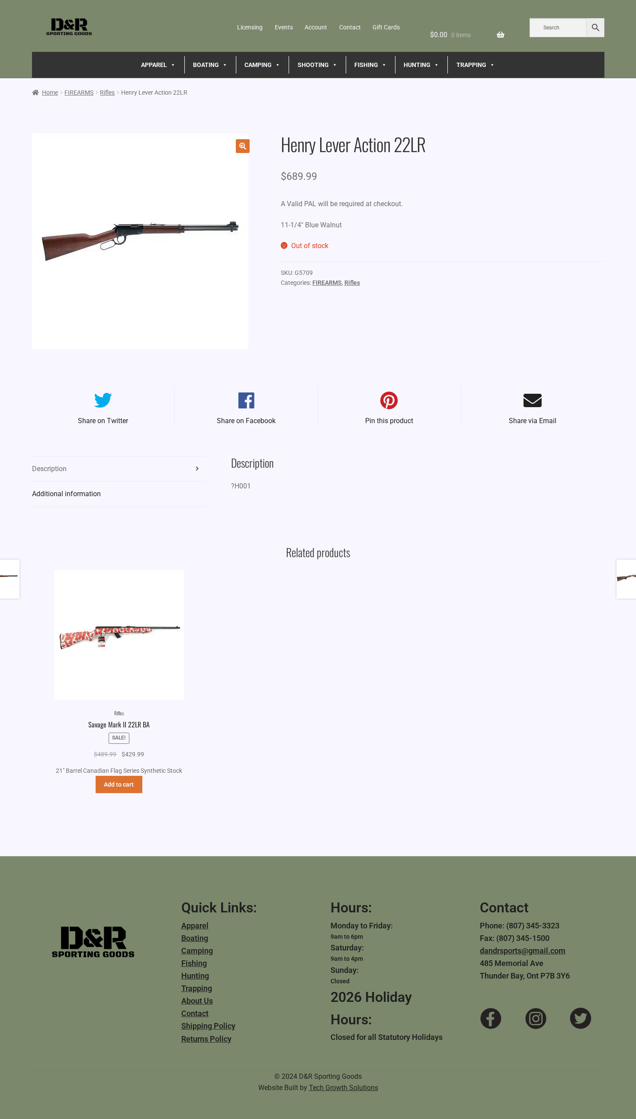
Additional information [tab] (66, 494)
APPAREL (154, 64)
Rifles (107, 92)
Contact (350, 27)
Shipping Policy (208, 1025)
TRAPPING (471, 64)
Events (284, 27)
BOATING (206, 64)
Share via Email (532, 421)
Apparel (195, 925)
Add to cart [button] (119, 784)
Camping (197, 950)
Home (50, 92)
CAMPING (258, 64)
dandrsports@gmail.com (522, 950)
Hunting (195, 975)
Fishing (194, 963)
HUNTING (417, 64)
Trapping (196, 988)
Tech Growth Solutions (343, 1088)
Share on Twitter (103, 421)
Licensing (250, 27)
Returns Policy (206, 1038)
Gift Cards (386, 27)
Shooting (313, 64)
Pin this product (389, 421)
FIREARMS (78, 92)
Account (316, 27)
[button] (243, 146)
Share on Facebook (246, 421)
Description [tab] (49, 469)
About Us (197, 1000)
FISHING (366, 64)
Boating (194, 938)
